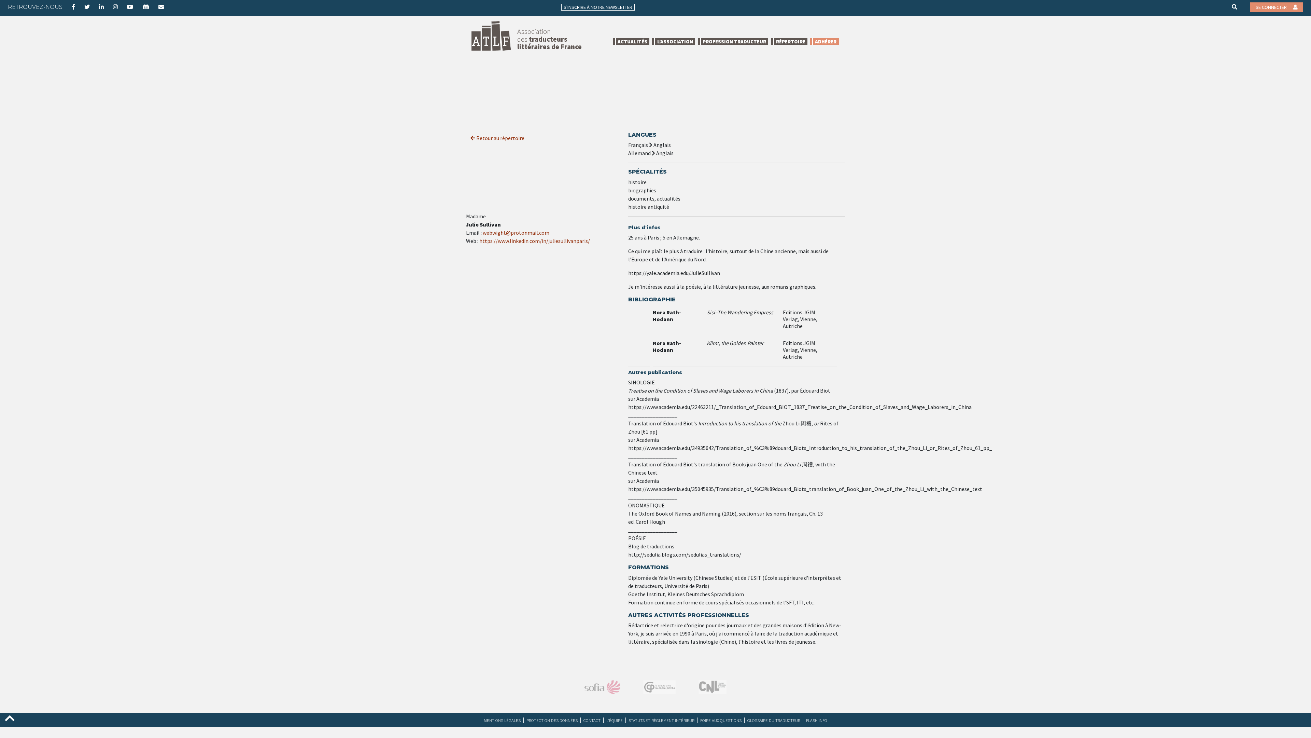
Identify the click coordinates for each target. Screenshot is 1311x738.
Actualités (632, 41)
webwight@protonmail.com (516, 232)
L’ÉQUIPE (614, 720)
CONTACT (592, 720)
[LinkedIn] (101, 6)
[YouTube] (130, 6)
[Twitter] (87, 6)
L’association (675, 41)
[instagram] (115, 6)
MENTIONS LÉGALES (502, 720)
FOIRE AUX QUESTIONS (721, 720)
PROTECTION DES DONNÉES (552, 720)
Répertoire (790, 41)
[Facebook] (73, 6)
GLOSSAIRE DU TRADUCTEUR (773, 720)
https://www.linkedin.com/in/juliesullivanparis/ (534, 240)
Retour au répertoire (499, 138)
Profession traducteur (734, 41)
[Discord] (145, 6)
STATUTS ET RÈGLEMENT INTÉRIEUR (661, 720)
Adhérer (825, 41)
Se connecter (1272, 7)
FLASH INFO (816, 720)
